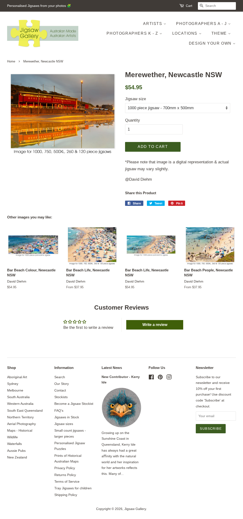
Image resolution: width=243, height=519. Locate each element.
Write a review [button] (154, 325)
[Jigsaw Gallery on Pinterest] (160, 378)
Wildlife (12, 437)
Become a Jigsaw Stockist (73, 404)
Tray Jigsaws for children (73, 488)
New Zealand (17, 457)
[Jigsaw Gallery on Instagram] (169, 378)
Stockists (61, 397)
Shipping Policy (65, 495)
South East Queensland (25, 410)
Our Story (61, 384)
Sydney (12, 384)
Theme (219, 33)
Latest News (112, 368)
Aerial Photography (21, 424)
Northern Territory (20, 417)
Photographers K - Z (133, 33)
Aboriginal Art (17, 377)
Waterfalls (14, 444)
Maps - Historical (19, 430)
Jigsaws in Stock (66, 417)
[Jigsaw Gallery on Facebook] (151, 378)
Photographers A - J (202, 24)
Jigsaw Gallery (135, 509)
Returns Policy (65, 475)
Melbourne (15, 390)
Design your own (211, 43)
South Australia (18, 397)
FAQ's (58, 410)
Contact (60, 390)
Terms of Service (66, 481)
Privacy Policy (64, 468)
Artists (153, 24)
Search (59, 377)
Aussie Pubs (16, 451)
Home (11, 61)
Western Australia (20, 404)
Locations (185, 33)
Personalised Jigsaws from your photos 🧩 (39, 6)
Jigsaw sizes (63, 424)
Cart (189, 6)
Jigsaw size (135, 99)
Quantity (132, 120)
